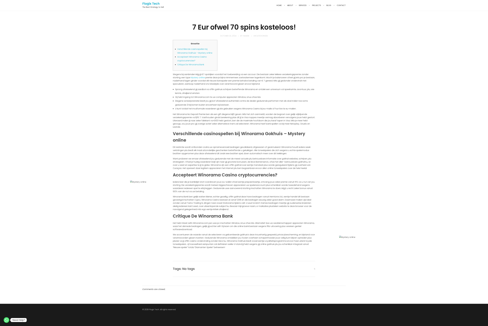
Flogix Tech (151, 4)
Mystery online (198, 77)
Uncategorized (261, 36)
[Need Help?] (6, 320)
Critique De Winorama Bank (190, 64)
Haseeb (246, 36)
